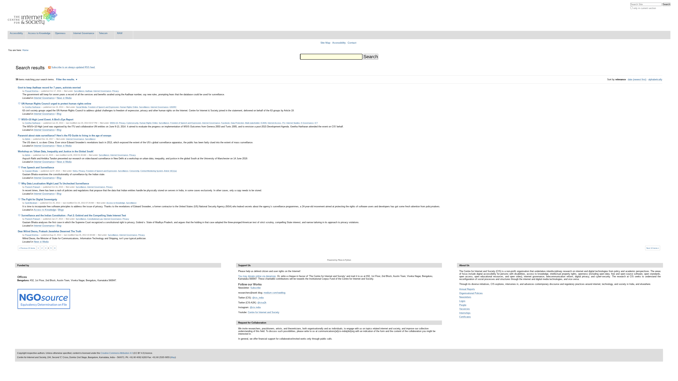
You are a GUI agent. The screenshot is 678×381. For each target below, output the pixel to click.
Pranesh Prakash (32, 187)
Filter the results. (65, 79)
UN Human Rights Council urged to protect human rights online (56, 103)
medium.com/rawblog (274, 292)
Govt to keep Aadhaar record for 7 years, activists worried (49, 87)
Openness (60, 33)
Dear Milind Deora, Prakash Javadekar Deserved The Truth (49, 231)
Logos (462, 301)
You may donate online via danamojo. (257, 276)
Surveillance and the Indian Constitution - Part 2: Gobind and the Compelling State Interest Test (73, 215)
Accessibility (16, 33)
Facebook (225, 123)
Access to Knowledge (39, 33)
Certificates (465, 317)
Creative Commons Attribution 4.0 (117, 353)
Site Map (325, 42)
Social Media (81, 107)
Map (173, 357)
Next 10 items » (652, 248)
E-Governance (307, 123)
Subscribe (255, 287)
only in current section (644, 8)
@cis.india (255, 307)
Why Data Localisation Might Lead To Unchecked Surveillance (55, 183)
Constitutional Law (95, 219)
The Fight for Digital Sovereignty (39, 199)
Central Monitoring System (151, 171)
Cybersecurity (132, 123)
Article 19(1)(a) (170, 171)
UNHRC (173, 107)
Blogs (61, 209)
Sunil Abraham (31, 203)
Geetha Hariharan (32, 107)
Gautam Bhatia (31, 171)
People (462, 305)
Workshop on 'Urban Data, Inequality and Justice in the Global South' (56, 151)
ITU (283, 123)
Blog (59, 114)
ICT (316, 123)
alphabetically (655, 79)
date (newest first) (637, 79)
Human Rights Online (129, 107)
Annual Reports (467, 289)
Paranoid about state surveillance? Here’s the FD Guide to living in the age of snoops (64, 135)
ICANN (264, 123)
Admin (27, 139)
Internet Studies (293, 123)
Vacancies (464, 309)
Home (25, 50)
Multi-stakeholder (252, 123)
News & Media (64, 98)
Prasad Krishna (31, 91)
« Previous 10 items (27, 248)
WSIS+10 (114, 123)
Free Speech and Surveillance (37, 167)
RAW (119, 33)
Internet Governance (83, 33)
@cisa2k (261, 302)
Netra (75, 171)
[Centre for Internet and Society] (34, 15)
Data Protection (237, 123)
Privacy (115, 91)
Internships (465, 313)
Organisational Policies (471, 293)
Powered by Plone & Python (339, 260)
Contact (352, 42)
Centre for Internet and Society (263, 312)
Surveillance (79, 91)
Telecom (103, 33)
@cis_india (258, 297)
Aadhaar (88, 91)
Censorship (134, 171)
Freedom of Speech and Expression (103, 107)
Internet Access (274, 123)
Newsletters (465, 297)
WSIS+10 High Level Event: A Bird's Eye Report (47, 119)
